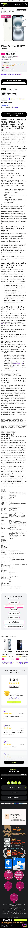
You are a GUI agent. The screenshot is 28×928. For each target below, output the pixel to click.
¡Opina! (16, 51)
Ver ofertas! (13, 83)
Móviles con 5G (9, 606)
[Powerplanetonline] (6, 4)
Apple (2, 59)
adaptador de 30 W (9, 367)
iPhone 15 (3, 324)
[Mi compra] (26, 4)
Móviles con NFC (14, 613)
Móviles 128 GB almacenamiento (14, 622)
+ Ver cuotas (14, 107)
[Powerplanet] (2, 8)
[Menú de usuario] (19, 4)
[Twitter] (12, 783)
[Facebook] (15, 783)
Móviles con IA (14, 617)
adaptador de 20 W (18, 363)
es (16, 4)
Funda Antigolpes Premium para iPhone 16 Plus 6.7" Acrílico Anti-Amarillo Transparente (7, 654)
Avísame (4, 99)
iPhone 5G (20, 606)
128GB (3, 89)
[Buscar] (23, 4)
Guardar (13, 99)
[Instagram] (8, 783)
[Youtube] (19, 783)
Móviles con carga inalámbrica (14, 626)
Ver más (14, 762)
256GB (9, 89)
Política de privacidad (15, 777)
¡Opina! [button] (14, 702)
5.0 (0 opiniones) (11, 51)
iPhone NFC (14, 610)
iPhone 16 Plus (14, 602)
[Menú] (1, 4)
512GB (15, 89)
